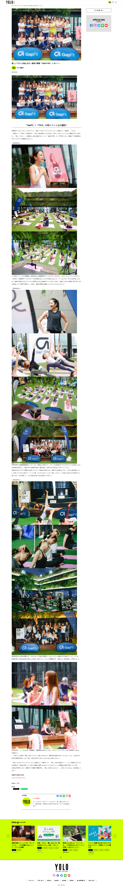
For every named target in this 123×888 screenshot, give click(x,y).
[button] (8, 836)
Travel (56, 847)
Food (39, 850)
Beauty (107, 850)
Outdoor (45, 847)
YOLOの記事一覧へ (98, 10)
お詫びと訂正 (91, 880)
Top (12, 5)
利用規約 (72, 880)
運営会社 (49, 880)
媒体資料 (57, 880)
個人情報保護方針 (81, 880)
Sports (19, 850)
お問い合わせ (41, 880)
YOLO (16, 5)
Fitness (70, 850)
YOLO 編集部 (36, 798)
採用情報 (64, 880)
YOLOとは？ (31, 880)
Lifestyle (91, 852)
